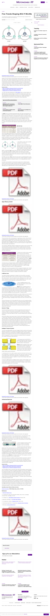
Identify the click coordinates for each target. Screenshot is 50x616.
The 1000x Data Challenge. (16, 499)
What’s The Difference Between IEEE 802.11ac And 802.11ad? (13, 88)
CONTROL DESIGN (28, 602)
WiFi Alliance (18, 92)
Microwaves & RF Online (23, 7)
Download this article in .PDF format (8, 75)
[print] (31, 22)
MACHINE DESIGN (23, 602)
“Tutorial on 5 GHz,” (15, 501)
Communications (37, 7)
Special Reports (30, 7)
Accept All (46, 614)
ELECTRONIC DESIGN (17, 602)
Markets (17, 7)
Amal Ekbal (3, 19)
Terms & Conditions (19, 605)
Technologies (12, 7)
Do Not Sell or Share (9, 605)
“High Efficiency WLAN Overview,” (14, 497)
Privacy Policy (14, 605)
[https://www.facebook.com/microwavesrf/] (34, 598)
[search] (4, 2)
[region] (25, 614)
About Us (3, 605)
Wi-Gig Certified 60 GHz (11, 504)
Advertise (6, 605)
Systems (3, 11)
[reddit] (18, 22)
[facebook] (14, 22)
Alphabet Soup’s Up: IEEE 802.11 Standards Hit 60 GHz (12, 90)
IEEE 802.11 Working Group (7, 492)
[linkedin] (15, 22)
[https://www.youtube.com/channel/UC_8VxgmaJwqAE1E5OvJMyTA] (37, 598)
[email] (19, 22)
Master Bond (36, 21)
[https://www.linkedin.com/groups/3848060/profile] (35, 598)
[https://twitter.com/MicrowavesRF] (36, 598)
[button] (2, 2)
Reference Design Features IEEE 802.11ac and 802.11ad (12, 89)
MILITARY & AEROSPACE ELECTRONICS (36, 602)
